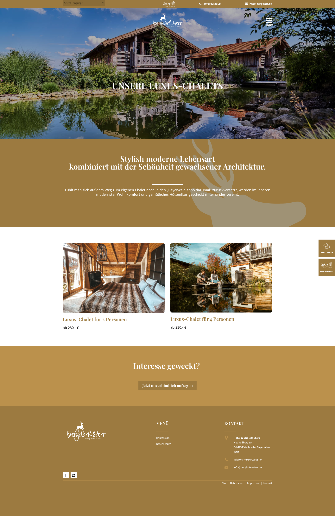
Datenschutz (163, 444)
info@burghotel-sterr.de (248, 467)
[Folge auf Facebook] (66, 475)
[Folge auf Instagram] (74, 475)
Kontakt (267, 483)
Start (225, 483)
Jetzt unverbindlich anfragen (167, 385)
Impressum (162, 438)
